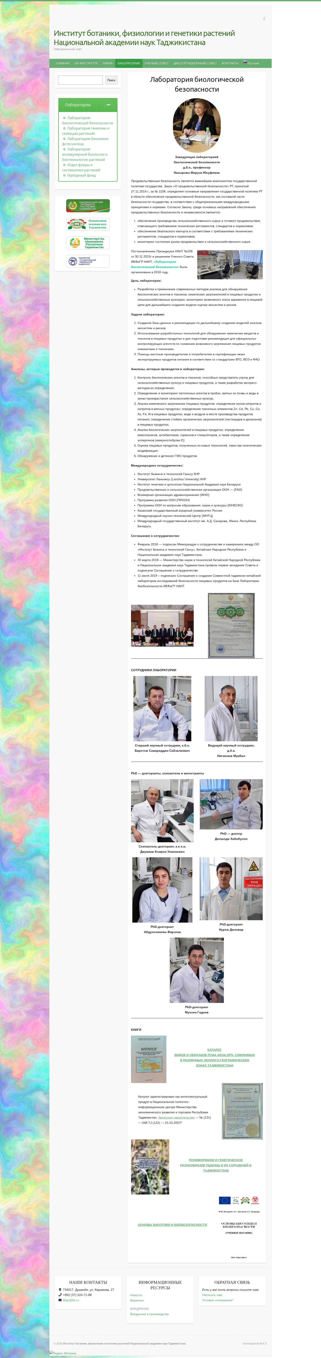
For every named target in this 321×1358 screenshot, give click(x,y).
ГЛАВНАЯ (63, 63)
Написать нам (212, 1295)
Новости (136, 1295)
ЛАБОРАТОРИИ (128, 63)
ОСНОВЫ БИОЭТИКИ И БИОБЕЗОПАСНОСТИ (172, 1225)
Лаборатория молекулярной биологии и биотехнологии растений (84, 154)
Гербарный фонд (81, 175)
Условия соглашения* (217, 1300)
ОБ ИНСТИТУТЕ (86, 63)
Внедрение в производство (149, 1314)
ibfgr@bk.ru (71, 1300)
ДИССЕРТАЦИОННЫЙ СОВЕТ (195, 63)
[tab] (87, 104)
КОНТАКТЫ (230, 63)
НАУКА (108, 63)
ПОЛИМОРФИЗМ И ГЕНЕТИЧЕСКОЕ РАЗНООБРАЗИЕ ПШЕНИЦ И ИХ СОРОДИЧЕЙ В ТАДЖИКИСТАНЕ (216, 1165)
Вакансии (137, 1300)
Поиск (111, 80)
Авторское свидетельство (176, 1117)
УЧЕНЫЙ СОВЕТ (157, 63)
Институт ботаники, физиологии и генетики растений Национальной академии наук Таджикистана (144, 38)
